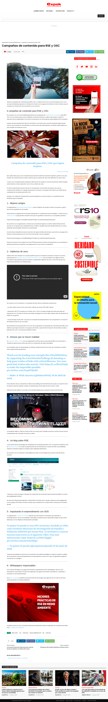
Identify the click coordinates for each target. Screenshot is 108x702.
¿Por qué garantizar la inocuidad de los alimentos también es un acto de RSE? (93, 691)
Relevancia (25, 632)
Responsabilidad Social (35, 632)
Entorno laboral (33, 687)
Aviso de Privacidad (92, 700)
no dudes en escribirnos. (17, 627)
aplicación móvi (11, 215)
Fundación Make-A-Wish (15, 341)
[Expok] (5, 52)
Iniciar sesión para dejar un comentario (18, 658)
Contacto (84, 700)
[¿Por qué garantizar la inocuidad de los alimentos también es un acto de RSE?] (94, 678)
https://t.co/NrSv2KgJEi (39, 537)
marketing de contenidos (53, 115)
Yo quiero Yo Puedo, (22, 515)
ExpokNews (5, 694)
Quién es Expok (69, 700)
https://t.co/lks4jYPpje (56, 364)
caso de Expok (14, 578)
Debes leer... (75, 383)
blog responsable (14, 446)
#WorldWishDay (58, 355)
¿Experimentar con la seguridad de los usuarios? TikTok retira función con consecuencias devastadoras (79, 388)
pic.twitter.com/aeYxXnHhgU (22, 540)
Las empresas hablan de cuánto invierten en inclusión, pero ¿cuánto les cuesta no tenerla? (40, 691)
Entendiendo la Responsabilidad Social (11, 42)
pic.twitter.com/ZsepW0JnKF (22, 370)
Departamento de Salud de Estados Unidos (29, 257)
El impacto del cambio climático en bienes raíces (54, 647)
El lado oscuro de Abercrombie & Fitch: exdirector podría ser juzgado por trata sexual (67, 691)
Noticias (76, 333)
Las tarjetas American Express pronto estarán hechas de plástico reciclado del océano (20, 648)
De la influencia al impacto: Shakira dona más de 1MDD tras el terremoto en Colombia (79, 417)
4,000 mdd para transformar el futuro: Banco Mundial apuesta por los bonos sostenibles (81, 338)
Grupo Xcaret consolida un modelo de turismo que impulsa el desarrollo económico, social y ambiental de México (80, 353)
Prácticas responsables (88, 687)
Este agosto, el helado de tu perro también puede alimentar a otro (81, 367)
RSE (43, 632)
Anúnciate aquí (77, 700)
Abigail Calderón (86, 694)
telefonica (48, 632)
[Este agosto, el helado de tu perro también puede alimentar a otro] (94, 367)
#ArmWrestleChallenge (38, 358)
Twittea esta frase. (62, 171)
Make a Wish (15, 632)
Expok (9, 51)
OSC (20, 632)
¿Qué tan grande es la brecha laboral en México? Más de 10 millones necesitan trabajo (79, 403)
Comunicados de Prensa (80, 347)
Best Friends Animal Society (24, 207)
